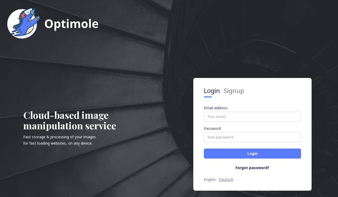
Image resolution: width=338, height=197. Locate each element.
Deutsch (226, 179)
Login (213, 90)
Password (212, 128)
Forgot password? (252, 167)
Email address (216, 108)
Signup (234, 90)
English (210, 179)
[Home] (52, 23)
